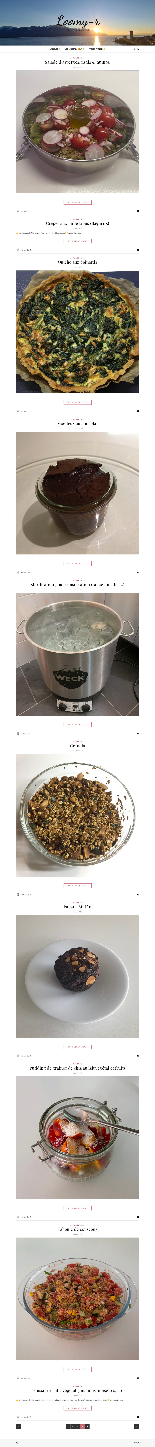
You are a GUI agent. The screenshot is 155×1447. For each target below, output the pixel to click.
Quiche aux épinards (77, 262)
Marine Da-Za (26, 211)
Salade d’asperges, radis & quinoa (77, 62)
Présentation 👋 (97, 49)
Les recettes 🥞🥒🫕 (75, 49)
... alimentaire (77, 58)
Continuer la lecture (77, 202)
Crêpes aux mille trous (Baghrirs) (77, 223)
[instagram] (16, 1443)
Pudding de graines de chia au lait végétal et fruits (77, 1068)
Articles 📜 (55, 49)
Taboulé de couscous (77, 1229)
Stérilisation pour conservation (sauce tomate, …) (77, 584)
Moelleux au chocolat (77, 423)
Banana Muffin (77, 906)
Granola (77, 745)
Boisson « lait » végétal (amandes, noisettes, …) (77, 1390)
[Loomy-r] (77, 23)
